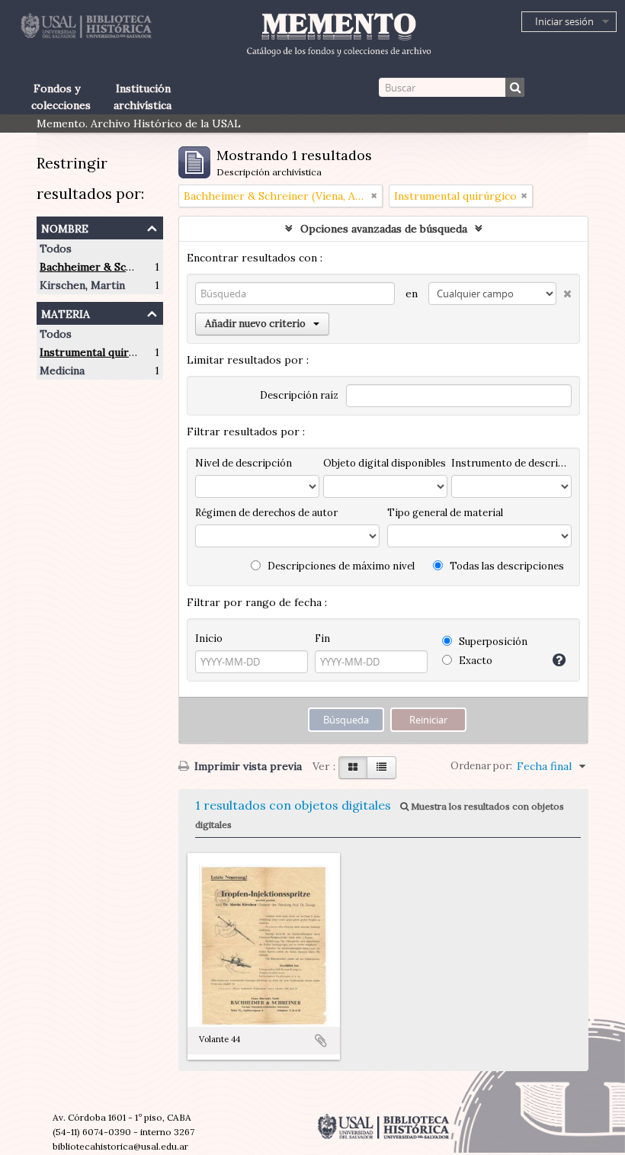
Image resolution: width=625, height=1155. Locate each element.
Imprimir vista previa (246, 766)
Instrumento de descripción (511, 463)
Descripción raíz (299, 395)
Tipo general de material (445, 512)
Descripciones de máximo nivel (340, 566)
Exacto (474, 660)
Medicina (62, 370)
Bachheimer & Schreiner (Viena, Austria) (142, 267)
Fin (322, 638)
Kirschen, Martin (82, 285)
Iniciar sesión (564, 21)
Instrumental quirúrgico (101, 352)
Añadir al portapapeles (321, 1040)
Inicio (209, 638)
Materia (65, 312)
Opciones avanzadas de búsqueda (383, 229)
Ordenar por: (481, 765)
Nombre (64, 226)
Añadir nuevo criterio (255, 323)
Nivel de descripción (243, 463)
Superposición (492, 641)
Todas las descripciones (505, 566)
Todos (56, 248)
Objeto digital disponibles (384, 463)
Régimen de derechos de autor (266, 512)
